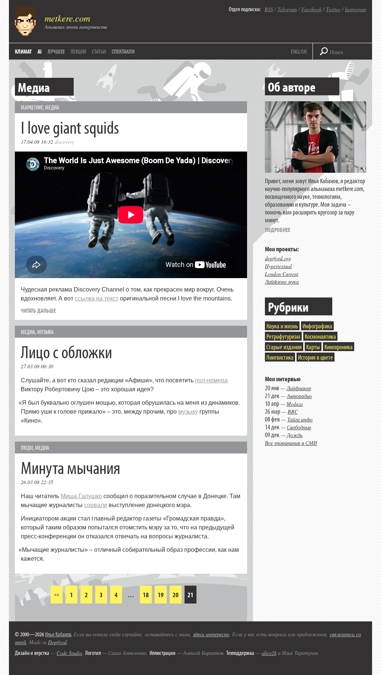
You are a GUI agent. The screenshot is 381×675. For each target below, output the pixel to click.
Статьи (99, 51)
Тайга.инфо (300, 419)
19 (161, 594)
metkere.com (67, 18)
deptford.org (278, 258)
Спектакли (123, 51)
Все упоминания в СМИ (291, 442)
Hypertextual (278, 266)
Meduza (294, 403)
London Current (281, 273)
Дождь (294, 435)
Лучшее (56, 51)
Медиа (52, 107)
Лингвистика (280, 357)
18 (146, 594)
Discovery (64, 141)
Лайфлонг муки (282, 281)
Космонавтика (320, 336)
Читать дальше (38, 310)
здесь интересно (211, 634)
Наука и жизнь (282, 326)
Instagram (355, 9)
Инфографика (317, 326)
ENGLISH (299, 51)
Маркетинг (32, 107)
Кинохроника (338, 347)
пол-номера (211, 380)
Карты (313, 347)
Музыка (45, 331)
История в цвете (315, 357)
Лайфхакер (298, 388)
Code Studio (69, 652)
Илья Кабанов (58, 634)
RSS (269, 9)
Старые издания (284, 347)
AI (40, 51)
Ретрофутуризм (283, 336)
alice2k (269, 652)
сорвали (95, 505)
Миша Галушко (81, 496)
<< (56, 594)
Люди (27, 447)
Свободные (299, 427)
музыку (188, 411)
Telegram (287, 9)
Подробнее (277, 229)
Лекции (78, 51)
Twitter (333, 9)
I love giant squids (70, 126)
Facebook (311, 9)
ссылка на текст (96, 298)
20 (176, 594)
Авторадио (299, 395)
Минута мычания (70, 467)
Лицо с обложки (66, 351)
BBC (293, 411)
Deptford (57, 642)
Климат (23, 51)
